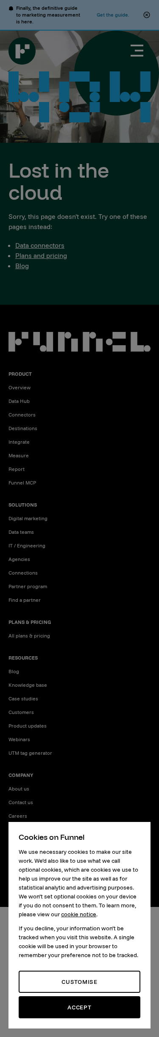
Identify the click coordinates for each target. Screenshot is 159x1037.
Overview (19, 387)
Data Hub (19, 401)
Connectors (22, 414)
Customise (79, 982)
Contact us (20, 802)
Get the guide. (113, 14)
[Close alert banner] (147, 15)
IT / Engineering (26, 545)
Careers (17, 816)
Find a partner (24, 600)
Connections (23, 573)
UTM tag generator (30, 753)
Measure (18, 455)
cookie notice (78, 914)
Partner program (27, 586)
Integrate (19, 442)
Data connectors (39, 245)
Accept (79, 1007)
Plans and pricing (41, 255)
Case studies (23, 698)
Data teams (21, 532)
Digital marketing (27, 518)
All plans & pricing (29, 635)
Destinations (22, 428)
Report (16, 469)
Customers (21, 712)
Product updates (27, 725)
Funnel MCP (22, 482)
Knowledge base (27, 685)
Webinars (19, 739)
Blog (22, 265)
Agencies (19, 559)
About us (18, 788)
